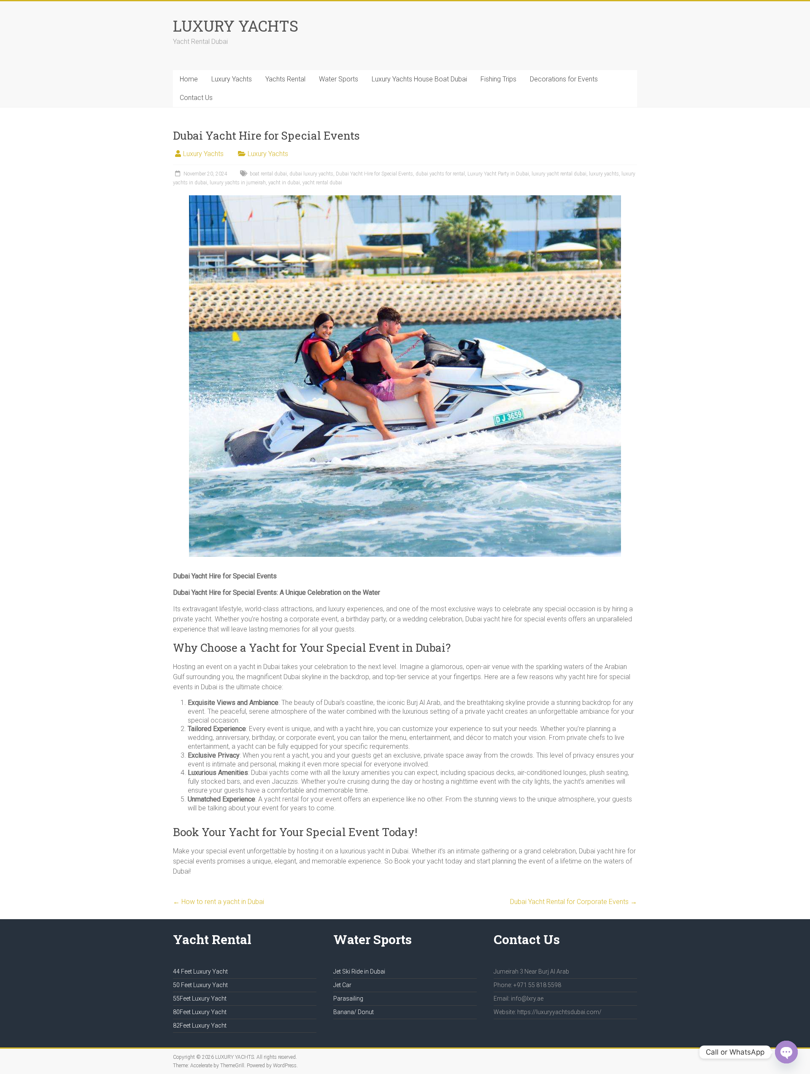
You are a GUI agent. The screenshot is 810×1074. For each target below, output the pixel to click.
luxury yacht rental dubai (559, 174)
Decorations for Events (564, 79)
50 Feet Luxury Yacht (200, 985)
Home (189, 79)
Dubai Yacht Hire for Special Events (374, 174)
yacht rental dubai (322, 183)
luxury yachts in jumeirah (238, 183)
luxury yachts (604, 174)
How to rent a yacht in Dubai (218, 902)
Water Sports (338, 79)
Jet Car (342, 985)
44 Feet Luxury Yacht (200, 971)
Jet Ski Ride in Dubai (359, 971)
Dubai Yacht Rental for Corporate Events (573, 902)
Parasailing (348, 998)
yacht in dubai (284, 183)
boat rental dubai (268, 174)
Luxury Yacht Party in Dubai (498, 174)
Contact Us (196, 98)
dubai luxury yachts (311, 174)
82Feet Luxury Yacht (200, 1025)
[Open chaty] (786, 1052)
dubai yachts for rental (440, 174)
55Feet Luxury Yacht (200, 998)
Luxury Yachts (231, 79)
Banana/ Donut (353, 1012)
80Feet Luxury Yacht (200, 1012)
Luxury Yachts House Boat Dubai (419, 79)
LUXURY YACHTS (235, 26)
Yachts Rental (285, 79)
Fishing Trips (498, 79)
